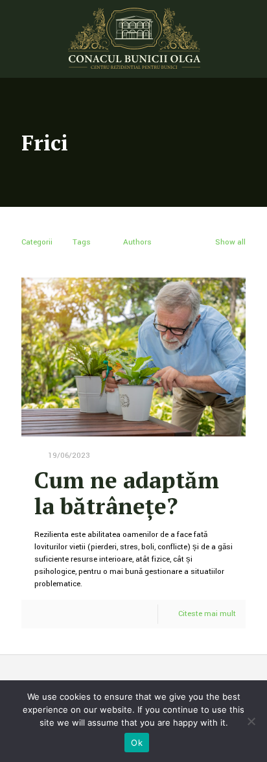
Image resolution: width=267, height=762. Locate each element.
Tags (82, 242)
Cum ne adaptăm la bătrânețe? (126, 493)
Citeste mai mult (207, 613)
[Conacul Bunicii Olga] (133, 38)
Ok (137, 742)
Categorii (36, 242)
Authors (137, 242)
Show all (230, 242)
